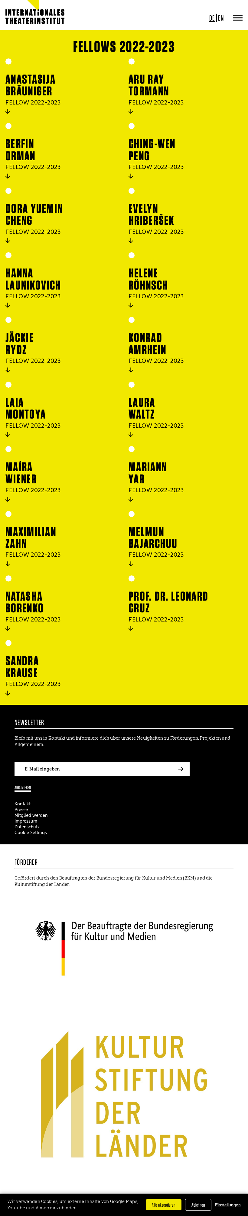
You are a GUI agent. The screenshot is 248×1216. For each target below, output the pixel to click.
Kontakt (23, 804)
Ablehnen (198, 1204)
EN (221, 18)
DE (212, 18)
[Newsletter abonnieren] (180, 769)
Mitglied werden (31, 815)
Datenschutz (27, 827)
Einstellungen (228, 1204)
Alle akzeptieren (163, 1204)
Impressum (26, 821)
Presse (21, 809)
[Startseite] (25, 18)
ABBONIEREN (23, 787)
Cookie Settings (31, 832)
